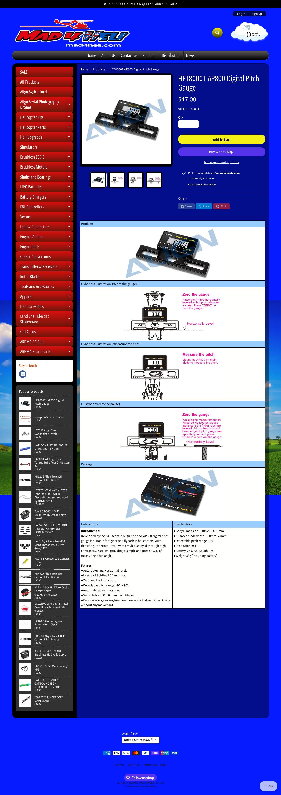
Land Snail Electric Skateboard (46, 319)
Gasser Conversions (35, 256)
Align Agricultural (33, 91)
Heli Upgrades (46, 138)
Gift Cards (28, 331)
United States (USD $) (138, 740)
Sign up (257, 13)
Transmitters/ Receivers (46, 267)
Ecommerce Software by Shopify (140, 786)
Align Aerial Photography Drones (46, 105)
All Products (29, 82)
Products (99, 69)
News (190, 55)
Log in (241, 13)
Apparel (46, 297)
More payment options (221, 162)
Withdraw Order (155, 765)
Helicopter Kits (46, 118)
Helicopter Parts (46, 128)
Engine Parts (46, 247)
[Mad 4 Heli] (72, 32)
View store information (202, 184)
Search (119, 765)
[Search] (217, 33)
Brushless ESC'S (46, 158)
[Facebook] (22, 374)
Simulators (28, 147)
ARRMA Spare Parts (46, 352)
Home (91, 55)
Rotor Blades (46, 277)
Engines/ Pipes (46, 237)
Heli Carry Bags (46, 307)
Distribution (171, 55)
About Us (108, 55)
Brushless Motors (46, 168)
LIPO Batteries (46, 188)
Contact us (129, 55)
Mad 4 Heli (139, 783)
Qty (180, 117)
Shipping (149, 55)
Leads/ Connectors (46, 227)
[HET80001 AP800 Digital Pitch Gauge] (98, 180)
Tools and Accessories (46, 287)
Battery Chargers (46, 198)
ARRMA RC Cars (46, 342)
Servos (46, 217)
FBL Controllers (46, 207)
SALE (24, 72)
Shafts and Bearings (46, 178)
